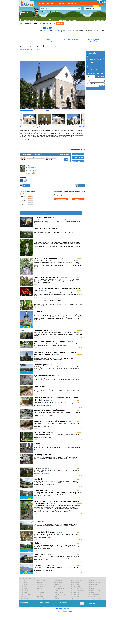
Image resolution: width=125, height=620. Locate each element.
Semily (58, 30)
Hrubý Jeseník (57, 586)
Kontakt (61, 604)
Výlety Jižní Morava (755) (94, 590)
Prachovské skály (41, 592)
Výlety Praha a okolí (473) (94, 580)
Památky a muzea (31, 49)
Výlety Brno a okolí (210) (94, 582)
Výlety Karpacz (91, 592)
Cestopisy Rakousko (25, 582)
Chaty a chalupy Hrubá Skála (93, 39)
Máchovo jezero (41, 580)
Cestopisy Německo (24, 586)
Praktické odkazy (63, 602)
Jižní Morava (57, 584)
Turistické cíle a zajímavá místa (50, 41)
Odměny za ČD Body (77, 157)
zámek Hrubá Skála (71, 31)
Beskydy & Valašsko (59, 588)
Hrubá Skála (46, 27)
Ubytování (91, 62)
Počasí (90, 66)
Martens (47, 110)
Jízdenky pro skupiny (77, 154)
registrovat (100, 3)
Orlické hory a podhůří (59, 594)
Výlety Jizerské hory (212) (77, 588)
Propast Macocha (41, 586)
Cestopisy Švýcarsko (25, 592)
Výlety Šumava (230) (76, 586)
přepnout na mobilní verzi (62, 608)
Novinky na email (90, 603)
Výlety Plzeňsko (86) (93, 584)
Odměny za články (44, 602)
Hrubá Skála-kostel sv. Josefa (26, 141)
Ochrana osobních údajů (94, 598)
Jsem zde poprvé (24, 602)
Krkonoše (56, 590)
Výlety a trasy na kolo (93, 594)
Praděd (38, 590)
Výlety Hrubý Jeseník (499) (77, 590)
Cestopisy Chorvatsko (25, 594)
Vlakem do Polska (24, 598)
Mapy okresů (46, 11)
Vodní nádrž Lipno (41, 584)
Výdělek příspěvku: (29, 168)
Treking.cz (73, 598)
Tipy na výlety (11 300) (56, 11)
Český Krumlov (40, 598)
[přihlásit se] (100, 2)
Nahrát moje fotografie (78, 127)
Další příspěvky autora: (30, 170)
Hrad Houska (40, 596)
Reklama (22, 604)
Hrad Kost (39, 588)
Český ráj (56, 596)
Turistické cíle (23, 49)
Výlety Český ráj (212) (76, 584)
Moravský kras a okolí (59, 592)
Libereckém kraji (64, 30)
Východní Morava (58, 582)
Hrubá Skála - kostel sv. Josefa (26, 110)
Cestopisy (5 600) (24, 580)
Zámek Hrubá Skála (71, 41)
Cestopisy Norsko (24, 590)
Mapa (90, 55)
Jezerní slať (39, 582)
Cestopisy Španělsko (25, 588)
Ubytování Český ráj (93, 41)
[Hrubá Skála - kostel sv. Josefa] (52, 85)
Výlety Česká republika (76, 580)
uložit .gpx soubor (54, 145)
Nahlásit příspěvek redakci (31, 175)
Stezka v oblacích (41, 594)
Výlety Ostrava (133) (93, 586)
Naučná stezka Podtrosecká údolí (71, 39)
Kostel (38, 49)
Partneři (42, 604)
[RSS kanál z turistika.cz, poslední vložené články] (70, 611)
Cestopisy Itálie (23, 584)
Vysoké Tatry (57, 598)
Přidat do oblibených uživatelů (32, 167)
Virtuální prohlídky (92, 596)
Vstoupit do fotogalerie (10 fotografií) (30, 127)
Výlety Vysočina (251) (93, 588)
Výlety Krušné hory (75, 594)
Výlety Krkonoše (75, 592)
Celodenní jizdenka (77, 161)
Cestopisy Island (24, 596)
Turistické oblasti (58, 580)
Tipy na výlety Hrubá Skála (50, 39)
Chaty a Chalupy (93, 69)
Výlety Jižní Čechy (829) (76, 582)
